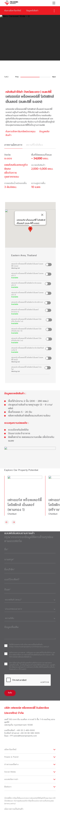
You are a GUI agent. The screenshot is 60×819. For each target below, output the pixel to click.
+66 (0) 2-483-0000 (25, 730)
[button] (30, 229)
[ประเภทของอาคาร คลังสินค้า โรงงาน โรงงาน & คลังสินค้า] (30, 608)
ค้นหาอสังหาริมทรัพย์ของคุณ (20, 132)
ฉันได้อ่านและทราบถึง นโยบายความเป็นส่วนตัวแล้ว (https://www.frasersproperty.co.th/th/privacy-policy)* (29, 646)
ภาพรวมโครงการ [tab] (13, 145)
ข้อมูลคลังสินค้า (32, 11)
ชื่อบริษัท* (9, 570)
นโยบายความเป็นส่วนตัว (13, 809)
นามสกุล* (9, 560)
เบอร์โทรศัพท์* (12, 580)
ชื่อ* (6, 550)
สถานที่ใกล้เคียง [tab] (34, 145)
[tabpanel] (30, 172)
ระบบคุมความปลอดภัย (15, 423)
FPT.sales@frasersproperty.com (23, 736)
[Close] (42, 214)
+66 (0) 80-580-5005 (30, 733)
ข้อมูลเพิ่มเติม (11, 627)
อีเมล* (7, 590)
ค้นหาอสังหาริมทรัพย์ (12, 11)
